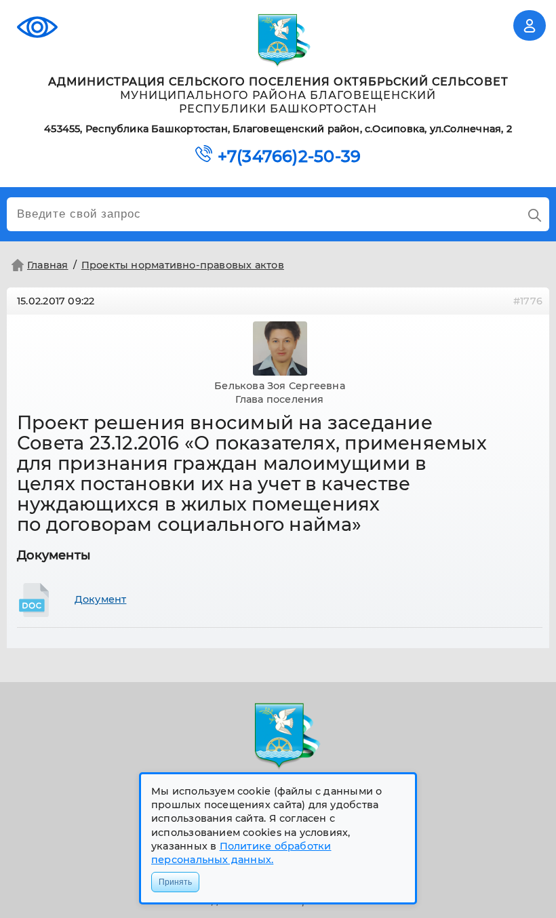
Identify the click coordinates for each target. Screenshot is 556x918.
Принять (175, 882)
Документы (54, 555)
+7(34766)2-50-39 (289, 156)
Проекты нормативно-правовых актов (182, 265)
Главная (47, 265)
